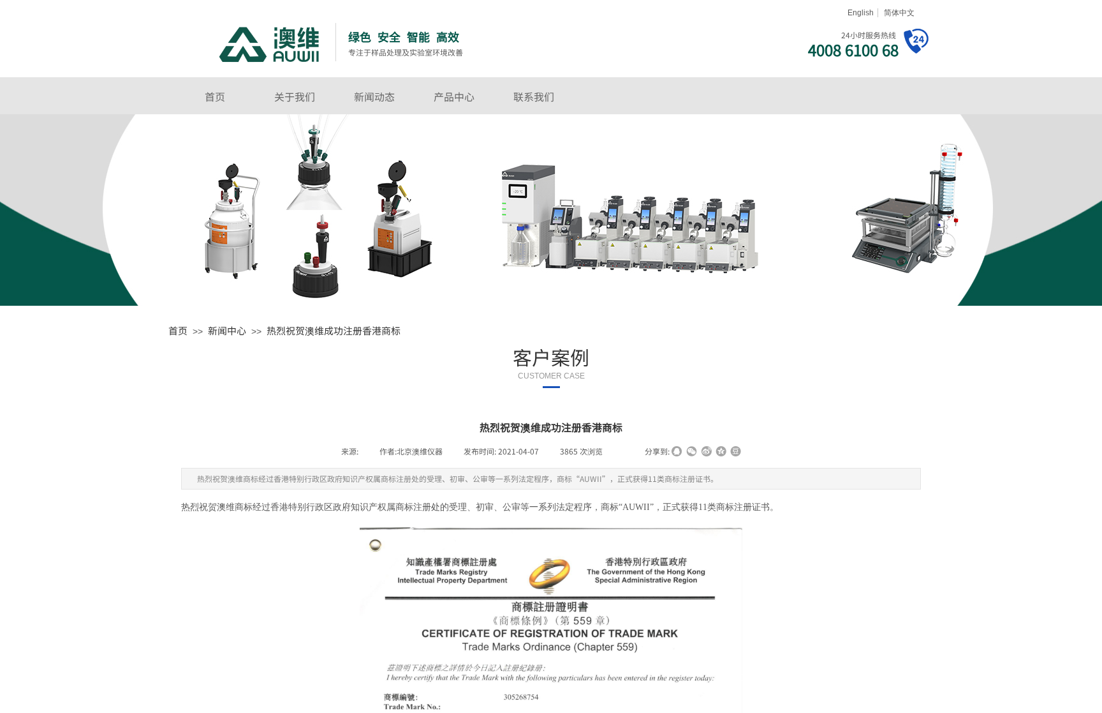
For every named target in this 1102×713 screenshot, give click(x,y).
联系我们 (533, 96)
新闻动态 (374, 96)
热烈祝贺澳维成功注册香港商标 (333, 330)
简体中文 (899, 12)
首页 (215, 96)
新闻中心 (227, 330)
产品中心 (454, 96)
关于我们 (294, 96)
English (861, 12)
